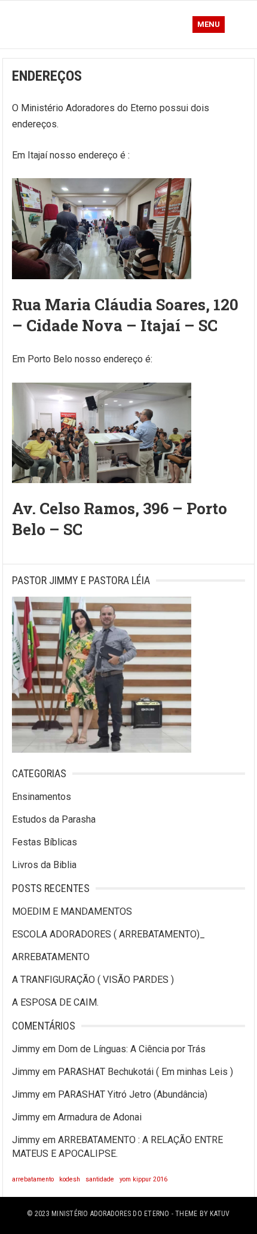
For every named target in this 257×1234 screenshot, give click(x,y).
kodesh (69, 1179)
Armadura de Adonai (100, 1117)
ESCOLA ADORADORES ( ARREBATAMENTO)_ (108, 934)
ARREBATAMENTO (51, 957)
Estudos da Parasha (54, 819)
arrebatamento (33, 1179)
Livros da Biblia (44, 864)
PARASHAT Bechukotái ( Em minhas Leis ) (145, 1071)
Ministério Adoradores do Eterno (110, 1213)
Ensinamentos (41, 796)
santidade (99, 1179)
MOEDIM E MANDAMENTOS (72, 911)
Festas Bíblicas (44, 842)
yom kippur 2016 (143, 1179)
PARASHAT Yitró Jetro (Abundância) (132, 1094)
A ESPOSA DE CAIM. (55, 1002)
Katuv (220, 1213)
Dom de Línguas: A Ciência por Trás (132, 1049)
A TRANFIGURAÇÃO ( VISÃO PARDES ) (93, 979)
